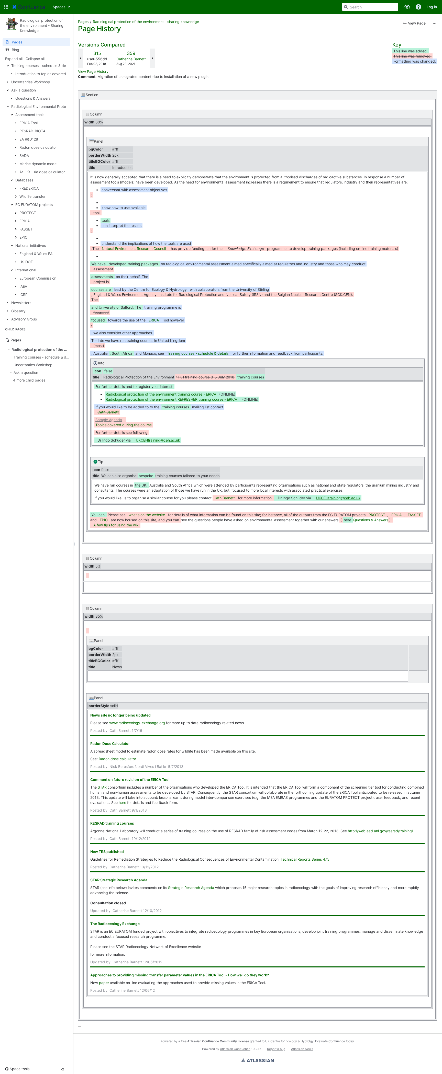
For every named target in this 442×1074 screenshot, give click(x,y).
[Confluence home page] (29, 7)
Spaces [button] (59, 7)
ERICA (24, 221)
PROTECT (27, 213)
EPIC (23, 237)
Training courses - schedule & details (42, 65)
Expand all (14, 58)
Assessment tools (29, 114)
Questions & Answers (32, 98)
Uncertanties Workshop (30, 82)
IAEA (23, 286)
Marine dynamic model (38, 163)
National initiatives (30, 245)
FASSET (25, 229)
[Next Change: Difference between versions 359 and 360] (152, 58)
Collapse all (35, 58)
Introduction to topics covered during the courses (56, 74)
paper (104, 982)
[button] (6, 7)
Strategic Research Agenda (191, 887)
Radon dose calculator (38, 147)
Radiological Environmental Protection (42, 106)
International (25, 270)
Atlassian (257, 1060)
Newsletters (21, 303)
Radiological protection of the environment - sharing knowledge (146, 21)
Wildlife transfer (32, 196)
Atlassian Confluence (235, 1049)
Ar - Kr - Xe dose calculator (42, 172)
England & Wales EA (35, 253)
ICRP (23, 294)
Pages (83, 21)
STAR (102, 787)
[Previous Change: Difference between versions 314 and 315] (80, 58)
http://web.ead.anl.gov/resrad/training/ (380, 831)
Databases (24, 180)
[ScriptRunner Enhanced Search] (407, 7)
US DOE (26, 262)
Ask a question (23, 90)
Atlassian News (302, 1049)
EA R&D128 (28, 139)
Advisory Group (24, 319)
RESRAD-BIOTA (32, 131)
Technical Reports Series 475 (305, 859)
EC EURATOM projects (34, 204)
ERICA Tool (28, 123)
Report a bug (276, 1049)
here (122, 802)
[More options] (434, 23)
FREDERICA (29, 188)
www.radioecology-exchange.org (137, 723)
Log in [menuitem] (432, 7)
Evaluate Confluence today (334, 1041)
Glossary (18, 311)
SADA (24, 155)
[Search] (346, 7)
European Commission (37, 278)
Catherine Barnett (131, 59)
